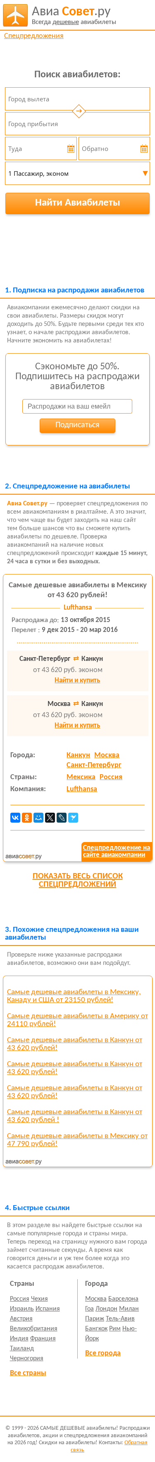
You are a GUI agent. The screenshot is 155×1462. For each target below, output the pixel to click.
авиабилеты (74, 15)
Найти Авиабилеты (77, 203)
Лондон (106, 1309)
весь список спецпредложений (78, 880)
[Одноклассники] (27, 818)
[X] (50, 818)
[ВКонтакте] (15, 818)
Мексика (81, 777)
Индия (19, 1338)
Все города (103, 1353)
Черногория (26, 1358)
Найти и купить (77, 680)
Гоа (89, 1309)
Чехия (39, 1299)
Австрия (21, 1319)
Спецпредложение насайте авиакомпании (116, 852)
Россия (111, 777)
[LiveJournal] (62, 818)
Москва (106, 755)
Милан (129, 1309)
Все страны (28, 1373)
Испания (48, 1309)
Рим (115, 1329)
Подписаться (77, 425)
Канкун (78, 755)
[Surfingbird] (73, 818)
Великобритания (33, 1329)
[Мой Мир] (38, 818)
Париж (94, 1319)
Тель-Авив (120, 1319)
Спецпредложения (34, 36)
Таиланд (22, 1348)
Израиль (22, 1309)
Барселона (123, 1299)
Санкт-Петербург (94, 765)
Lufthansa (82, 789)
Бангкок (96, 1329)
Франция (43, 1338)
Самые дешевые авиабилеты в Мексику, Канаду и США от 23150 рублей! (74, 996)
